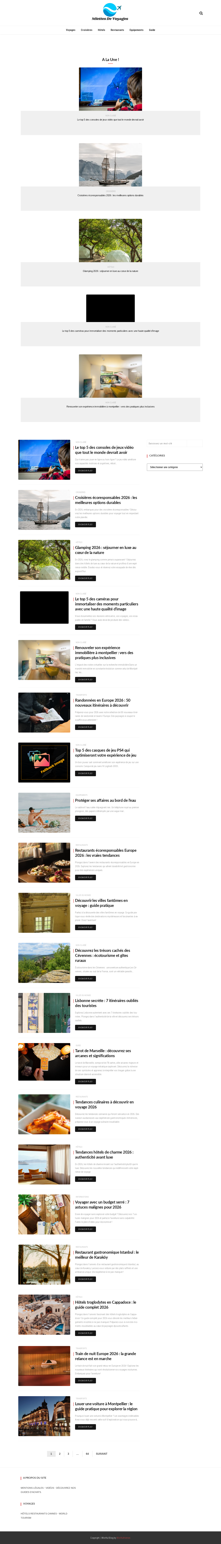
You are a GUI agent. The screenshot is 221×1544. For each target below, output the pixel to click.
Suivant (101, 1453)
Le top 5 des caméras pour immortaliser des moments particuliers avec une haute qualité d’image (110, 330)
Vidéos (50, 1488)
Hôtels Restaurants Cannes (39, 1513)
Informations (82, 1197)
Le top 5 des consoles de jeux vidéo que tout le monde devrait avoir (110, 119)
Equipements (137, 30)
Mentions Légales (32, 1488)
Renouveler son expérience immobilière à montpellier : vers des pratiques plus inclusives (110, 406)
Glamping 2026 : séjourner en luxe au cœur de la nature (110, 271)
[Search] (201, 13)
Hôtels (101, 30)
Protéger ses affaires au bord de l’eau (105, 801)
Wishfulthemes (124, 1538)
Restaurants (117, 30)
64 (87, 1453)
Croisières (86, 30)
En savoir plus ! (85, 471)
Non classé (110, 116)
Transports (81, 695)
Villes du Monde (83, 895)
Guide (152, 30)
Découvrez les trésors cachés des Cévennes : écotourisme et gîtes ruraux (102, 956)
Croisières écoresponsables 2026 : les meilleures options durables (110, 195)
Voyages (70, 30)
